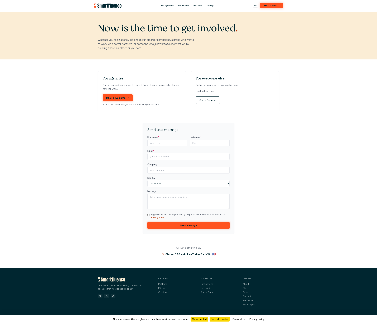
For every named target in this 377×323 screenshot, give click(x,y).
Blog (245, 288)
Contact (247, 296)
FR (255, 5)
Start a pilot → (271, 5)
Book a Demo (207, 292)
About (246, 284)
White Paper (249, 304)
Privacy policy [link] (256, 319)
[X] (106, 296)
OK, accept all (199, 319)
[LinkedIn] (100, 296)
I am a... (151, 178)
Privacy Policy (157, 217)
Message (151, 191)
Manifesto (248, 300)
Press (245, 292)
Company (152, 164)
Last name (195, 137)
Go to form (206, 100)
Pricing (210, 5)
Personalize (239, 319)
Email (150, 151)
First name (153, 137)
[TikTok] (113, 296)
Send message (188, 225)
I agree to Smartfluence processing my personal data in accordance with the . (188, 216)
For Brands (183, 5)
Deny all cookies (219, 319)
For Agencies (167, 5)
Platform (198, 5)
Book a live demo (116, 97)
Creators (162, 292)
